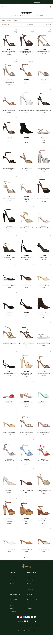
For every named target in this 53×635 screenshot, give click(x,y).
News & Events (13, 583)
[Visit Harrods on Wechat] (35, 621)
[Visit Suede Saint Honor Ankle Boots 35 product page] (26, 117)
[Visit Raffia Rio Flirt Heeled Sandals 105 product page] (26, 206)
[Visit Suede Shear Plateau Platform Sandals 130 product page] (9, 206)
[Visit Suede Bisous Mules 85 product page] (9, 292)
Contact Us (12, 605)
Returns (29, 578)
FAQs (11, 602)
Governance (30, 608)
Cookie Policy (13, 611)
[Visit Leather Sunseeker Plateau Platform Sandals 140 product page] (26, 351)
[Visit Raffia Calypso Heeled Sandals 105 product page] (26, 439)
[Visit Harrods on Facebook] (25, 621)
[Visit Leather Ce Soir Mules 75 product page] (44, 59)
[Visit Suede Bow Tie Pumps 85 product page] (26, 292)
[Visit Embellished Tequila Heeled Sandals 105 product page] (9, 147)
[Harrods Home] (26, 6)
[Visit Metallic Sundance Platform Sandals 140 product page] (44, 147)
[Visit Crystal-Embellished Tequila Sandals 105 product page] (26, 176)
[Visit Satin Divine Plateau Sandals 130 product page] (26, 89)
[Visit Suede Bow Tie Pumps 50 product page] (9, 351)
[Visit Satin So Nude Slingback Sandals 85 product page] (44, 206)
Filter (47, 24)
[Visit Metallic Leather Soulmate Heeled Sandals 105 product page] (9, 59)
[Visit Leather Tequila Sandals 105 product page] (26, 59)
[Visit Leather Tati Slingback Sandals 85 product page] (44, 498)
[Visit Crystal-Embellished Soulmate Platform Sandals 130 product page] (26, 29)
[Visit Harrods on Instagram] (27, 621)
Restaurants (12, 580)
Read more (40, 15)
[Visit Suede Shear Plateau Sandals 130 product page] (44, 176)
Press (28, 605)
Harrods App (30, 589)
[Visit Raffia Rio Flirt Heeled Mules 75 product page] (9, 410)
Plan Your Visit (13, 575)
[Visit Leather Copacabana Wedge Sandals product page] (26, 498)
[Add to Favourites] (16, 29)
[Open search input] (5, 6)
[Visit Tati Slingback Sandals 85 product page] (9, 235)
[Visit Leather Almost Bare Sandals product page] (44, 322)
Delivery (29, 575)
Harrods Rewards (14, 597)
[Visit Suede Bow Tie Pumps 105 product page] (26, 235)
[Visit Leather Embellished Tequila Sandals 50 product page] (26, 381)
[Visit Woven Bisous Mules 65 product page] (44, 264)
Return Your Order (31, 583)
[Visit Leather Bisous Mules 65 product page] (9, 528)
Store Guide (12, 578)
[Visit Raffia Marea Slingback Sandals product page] (44, 439)
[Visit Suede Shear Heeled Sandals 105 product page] (44, 89)
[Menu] (2, 6)
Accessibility (16, 626)
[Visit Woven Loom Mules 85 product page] (26, 264)
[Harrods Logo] (26, 566)
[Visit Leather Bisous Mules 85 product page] (44, 381)
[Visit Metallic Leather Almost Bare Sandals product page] (44, 117)
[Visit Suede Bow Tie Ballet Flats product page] (9, 264)
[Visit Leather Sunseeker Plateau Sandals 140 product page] (9, 498)
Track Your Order (31, 580)
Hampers (29, 586)
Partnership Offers (14, 599)
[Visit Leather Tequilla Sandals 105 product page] (44, 351)
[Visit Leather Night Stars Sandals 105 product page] (44, 29)
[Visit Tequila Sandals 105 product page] (9, 439)
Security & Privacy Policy (34, 626)
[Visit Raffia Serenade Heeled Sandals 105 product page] (9, 322)
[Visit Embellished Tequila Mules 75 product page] (44, 410)
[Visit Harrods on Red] (32, 621)
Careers (29, 602)
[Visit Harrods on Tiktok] (30, 621)
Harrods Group (30, 597)
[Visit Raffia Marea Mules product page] (9, 381)
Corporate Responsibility (32, 599)
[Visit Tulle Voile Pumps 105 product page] (44, 235)
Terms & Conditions (24, 626)
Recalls (11, 608)
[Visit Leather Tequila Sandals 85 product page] (9, 89)
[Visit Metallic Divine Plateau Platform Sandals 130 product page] (44, 468)
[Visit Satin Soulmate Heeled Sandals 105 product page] (9, 29)
